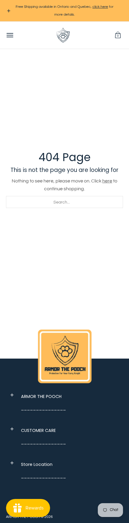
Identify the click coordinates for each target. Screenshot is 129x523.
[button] (118, 35)
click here (100, 7)
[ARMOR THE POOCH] (63, 35)
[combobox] (64, 202)
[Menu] (9, 35)
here (107, 181)
